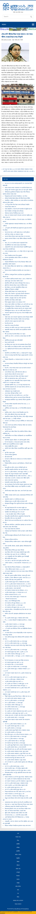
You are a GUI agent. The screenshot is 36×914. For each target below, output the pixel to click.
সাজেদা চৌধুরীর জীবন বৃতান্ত (11, 446)
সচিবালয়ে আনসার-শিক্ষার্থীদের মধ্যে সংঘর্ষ (14, 213)
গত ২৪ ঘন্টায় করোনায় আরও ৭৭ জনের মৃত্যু (14, 717)
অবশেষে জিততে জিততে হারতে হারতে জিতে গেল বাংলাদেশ (17, 236)
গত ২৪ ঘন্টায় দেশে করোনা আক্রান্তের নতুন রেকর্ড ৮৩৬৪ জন (18, 711)
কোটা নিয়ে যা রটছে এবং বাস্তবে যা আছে (14, 234)
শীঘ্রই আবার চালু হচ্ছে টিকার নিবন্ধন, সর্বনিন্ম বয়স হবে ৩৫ (18, 696)
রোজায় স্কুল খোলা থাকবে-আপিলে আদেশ (14, 281)
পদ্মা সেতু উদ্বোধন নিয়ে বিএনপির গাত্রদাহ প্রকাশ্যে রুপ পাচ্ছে (18, 484)
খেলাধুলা (18, 872)
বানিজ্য (18, 847)
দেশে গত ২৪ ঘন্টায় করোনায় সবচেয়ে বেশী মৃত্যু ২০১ (16, 685)
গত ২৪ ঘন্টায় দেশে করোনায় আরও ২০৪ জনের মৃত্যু (16, 666)
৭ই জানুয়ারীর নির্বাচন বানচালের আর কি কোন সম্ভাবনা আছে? (18, 308)
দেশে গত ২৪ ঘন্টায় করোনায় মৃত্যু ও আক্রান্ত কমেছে (16, 783)
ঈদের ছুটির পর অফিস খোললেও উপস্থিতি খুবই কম (16, 467)
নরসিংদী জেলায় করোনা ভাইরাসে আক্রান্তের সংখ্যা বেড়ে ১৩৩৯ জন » (19, 171)
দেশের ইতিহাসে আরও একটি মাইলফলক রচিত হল (16, 372)
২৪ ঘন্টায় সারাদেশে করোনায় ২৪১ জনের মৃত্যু (14, 626)
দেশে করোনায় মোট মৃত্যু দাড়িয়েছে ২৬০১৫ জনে (15, 603)
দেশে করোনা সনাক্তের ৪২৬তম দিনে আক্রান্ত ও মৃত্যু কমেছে (18, 781)
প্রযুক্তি (18, 858)
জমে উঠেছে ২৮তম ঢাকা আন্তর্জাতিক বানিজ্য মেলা (16, 287)
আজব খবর (18, 868)
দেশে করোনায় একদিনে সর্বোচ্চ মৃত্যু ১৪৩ (14, 705)
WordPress (17, 908)
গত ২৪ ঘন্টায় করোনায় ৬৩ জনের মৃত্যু (13, 732)
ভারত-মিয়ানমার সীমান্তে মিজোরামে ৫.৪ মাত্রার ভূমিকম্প (17, 567)
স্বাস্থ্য (21, 39)
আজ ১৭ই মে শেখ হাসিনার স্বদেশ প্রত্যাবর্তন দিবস (16, 243)
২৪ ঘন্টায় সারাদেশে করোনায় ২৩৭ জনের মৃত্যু (14, 624)
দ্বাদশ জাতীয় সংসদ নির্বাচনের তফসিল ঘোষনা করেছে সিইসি (18, 346)
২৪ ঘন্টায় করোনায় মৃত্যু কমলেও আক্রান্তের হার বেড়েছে (17, 582)
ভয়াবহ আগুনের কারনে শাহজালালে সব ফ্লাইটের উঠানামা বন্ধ (18, 187)
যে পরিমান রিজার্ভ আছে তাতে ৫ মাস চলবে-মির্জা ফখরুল (17, 510)
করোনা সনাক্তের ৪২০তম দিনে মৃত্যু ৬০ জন (14, 794)
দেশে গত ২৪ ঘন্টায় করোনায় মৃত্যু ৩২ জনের (14, 766)
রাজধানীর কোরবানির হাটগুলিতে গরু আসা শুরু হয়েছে (16, 469)
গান (18, 893)
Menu (4, 24)
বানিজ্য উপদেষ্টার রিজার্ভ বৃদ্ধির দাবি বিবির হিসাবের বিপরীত (17, 198)
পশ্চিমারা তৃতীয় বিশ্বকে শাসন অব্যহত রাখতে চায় (15, 291)
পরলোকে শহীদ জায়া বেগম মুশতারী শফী (13, 579)
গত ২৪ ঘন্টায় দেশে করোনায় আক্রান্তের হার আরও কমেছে (17, 779)
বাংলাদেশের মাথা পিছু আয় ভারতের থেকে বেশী (15, 757)
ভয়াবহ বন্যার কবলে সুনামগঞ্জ (11, 480)
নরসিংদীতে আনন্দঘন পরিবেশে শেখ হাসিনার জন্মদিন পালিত (17, 440)
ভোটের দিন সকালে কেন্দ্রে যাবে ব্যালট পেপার (14, 321)
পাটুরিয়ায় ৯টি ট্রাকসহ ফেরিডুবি (11, 289)
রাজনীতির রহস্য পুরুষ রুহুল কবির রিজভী (14, 340)
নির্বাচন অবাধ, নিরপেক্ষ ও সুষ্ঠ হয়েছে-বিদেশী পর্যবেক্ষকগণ (17, 293)
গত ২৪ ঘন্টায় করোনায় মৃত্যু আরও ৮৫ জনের (14, 726)
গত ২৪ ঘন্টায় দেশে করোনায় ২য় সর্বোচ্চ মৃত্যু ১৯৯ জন (16, 683)
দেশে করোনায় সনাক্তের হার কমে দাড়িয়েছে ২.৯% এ (16, 590)
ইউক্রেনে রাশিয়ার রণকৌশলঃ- (11, 539)
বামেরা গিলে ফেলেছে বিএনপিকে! (12, 325)
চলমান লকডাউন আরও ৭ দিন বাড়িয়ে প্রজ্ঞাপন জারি (16, 768)
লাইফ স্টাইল (18, 886)
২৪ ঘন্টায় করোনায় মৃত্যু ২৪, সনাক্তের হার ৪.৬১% (16, 592)
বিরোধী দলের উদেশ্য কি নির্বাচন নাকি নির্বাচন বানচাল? (16, 376)
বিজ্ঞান (18, 861)
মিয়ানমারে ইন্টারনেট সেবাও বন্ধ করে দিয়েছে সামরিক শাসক (18, 808)
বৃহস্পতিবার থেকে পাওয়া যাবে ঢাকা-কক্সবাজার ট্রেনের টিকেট (18, 344)
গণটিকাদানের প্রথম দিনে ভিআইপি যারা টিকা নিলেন (16, 806)
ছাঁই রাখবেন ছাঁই (8, 457)
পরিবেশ (18, 865)
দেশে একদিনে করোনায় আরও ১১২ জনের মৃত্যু (15, 707)
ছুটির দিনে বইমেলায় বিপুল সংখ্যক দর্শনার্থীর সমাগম (16, 285)
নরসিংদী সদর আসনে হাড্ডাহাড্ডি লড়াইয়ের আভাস (16, 296)
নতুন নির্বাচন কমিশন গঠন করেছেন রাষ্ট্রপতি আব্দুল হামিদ (17, 552)
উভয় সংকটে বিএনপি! (9, 342)
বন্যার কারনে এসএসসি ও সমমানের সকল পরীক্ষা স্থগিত (17, 478)
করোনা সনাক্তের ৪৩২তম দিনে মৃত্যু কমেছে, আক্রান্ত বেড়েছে (18, 777)
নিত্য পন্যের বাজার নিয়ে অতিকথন (12, 529)
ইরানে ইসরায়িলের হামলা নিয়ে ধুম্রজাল (13, 255)
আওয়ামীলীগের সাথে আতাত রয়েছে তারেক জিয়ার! (15, 245)
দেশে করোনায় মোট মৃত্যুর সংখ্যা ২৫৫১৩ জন (15, 607)
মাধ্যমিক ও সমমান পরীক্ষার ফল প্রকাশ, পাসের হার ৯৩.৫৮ (18, 577)
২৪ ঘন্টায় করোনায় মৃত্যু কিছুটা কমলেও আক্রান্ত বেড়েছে (17, 730)
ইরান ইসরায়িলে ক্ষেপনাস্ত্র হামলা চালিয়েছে (14, 211)
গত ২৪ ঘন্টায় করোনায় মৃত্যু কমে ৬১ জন (13, 787)
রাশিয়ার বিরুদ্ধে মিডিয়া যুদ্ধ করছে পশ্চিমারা (14, 550)
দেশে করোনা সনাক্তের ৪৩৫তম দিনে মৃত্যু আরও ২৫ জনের (17, 770)
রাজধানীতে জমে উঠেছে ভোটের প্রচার (13, 300)
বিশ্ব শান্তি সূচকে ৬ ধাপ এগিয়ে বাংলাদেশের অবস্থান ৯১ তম (18, 734)
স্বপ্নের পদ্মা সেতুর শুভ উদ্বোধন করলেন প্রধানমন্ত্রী (16, 474)
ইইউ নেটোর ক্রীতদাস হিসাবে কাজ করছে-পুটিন (15, 414)
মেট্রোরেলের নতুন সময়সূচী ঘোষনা (12, 391)
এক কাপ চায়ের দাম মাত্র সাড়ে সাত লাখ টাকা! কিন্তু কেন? (18, 586)
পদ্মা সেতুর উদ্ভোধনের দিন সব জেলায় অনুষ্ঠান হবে (16, 507)
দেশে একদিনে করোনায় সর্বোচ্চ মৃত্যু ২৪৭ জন (15, 654)
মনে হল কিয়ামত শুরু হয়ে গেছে (11, 709)
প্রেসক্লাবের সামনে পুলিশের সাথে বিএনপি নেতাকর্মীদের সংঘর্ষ (18, 802)
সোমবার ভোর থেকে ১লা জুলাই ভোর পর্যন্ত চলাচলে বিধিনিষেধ (18, 715)
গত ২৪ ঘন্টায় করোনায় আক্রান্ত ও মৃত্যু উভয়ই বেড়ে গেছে (17, 753)
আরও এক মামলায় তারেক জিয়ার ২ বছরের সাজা (15, 810)
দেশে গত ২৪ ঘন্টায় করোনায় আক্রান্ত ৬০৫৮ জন (15, 724)
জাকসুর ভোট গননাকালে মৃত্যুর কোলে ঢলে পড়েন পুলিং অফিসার (18, 190)
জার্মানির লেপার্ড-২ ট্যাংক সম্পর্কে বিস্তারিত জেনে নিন (16, 412)
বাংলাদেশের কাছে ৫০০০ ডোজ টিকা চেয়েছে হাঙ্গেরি (16, 815)
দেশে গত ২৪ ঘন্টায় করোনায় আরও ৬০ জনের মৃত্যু (15, 736)
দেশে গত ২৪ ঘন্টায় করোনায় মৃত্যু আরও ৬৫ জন (15, 789)
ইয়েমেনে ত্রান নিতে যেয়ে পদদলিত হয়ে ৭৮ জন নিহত (16, 395)
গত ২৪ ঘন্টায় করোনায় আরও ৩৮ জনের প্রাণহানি (15, 747)
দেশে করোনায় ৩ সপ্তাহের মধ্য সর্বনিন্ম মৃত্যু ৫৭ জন (16, 796)
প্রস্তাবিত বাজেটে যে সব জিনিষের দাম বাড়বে (14, 499)
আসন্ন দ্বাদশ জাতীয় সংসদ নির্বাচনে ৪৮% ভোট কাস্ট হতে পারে (19, 304)
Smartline (26, 908)
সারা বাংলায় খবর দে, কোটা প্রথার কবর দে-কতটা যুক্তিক (17, 232)
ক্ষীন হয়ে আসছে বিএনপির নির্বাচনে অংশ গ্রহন (15, 334)
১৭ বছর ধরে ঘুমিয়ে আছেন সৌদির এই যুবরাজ (15, 514)
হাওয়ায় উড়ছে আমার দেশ (10, 206)
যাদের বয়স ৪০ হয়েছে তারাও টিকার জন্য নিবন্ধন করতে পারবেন (19, 804)
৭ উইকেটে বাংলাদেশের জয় (11, 599)
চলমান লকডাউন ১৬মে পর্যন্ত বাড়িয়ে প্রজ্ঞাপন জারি (16, 785)
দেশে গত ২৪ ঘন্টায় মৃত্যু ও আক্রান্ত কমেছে (14, 679)
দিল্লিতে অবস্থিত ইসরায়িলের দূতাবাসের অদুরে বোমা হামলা (18, 825)
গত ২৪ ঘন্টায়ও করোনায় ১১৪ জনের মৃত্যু (14, 605)
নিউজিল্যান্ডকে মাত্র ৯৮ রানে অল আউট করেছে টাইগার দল (18, 310)
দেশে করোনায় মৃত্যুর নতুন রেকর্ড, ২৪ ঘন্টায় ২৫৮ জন (16, 652)
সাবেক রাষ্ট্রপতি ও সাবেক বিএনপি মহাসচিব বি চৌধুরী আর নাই (18, 209)
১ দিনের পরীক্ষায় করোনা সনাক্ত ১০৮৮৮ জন (15, 569)
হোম (18, 833)
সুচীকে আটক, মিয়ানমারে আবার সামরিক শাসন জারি (16, 813)
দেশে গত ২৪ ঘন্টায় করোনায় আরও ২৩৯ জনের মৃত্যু (16, 649)
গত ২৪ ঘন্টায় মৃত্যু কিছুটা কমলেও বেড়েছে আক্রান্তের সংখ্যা (18, 745)
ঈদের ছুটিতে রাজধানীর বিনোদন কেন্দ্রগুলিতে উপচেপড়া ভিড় (17, 516)
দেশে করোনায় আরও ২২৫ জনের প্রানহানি (14, 664)
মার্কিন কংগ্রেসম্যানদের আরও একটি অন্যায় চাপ (15, 378)
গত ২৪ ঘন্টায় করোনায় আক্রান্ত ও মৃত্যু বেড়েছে (15, 760)
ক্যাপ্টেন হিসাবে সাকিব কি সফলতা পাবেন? (14, 374)
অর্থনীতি (18, 844)
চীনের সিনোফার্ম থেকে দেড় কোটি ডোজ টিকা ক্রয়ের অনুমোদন (18, 749)
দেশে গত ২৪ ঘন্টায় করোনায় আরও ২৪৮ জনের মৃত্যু (16, 641)
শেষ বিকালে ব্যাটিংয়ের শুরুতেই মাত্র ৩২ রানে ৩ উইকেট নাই (18, 279)
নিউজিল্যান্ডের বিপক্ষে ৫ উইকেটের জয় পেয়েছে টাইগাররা (17, 306)
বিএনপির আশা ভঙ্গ (9, 323)
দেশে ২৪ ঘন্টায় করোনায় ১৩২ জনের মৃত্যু (14, 702)
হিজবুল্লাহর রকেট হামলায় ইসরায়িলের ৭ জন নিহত (16, 196)
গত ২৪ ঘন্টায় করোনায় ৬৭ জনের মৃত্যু (13, 728)
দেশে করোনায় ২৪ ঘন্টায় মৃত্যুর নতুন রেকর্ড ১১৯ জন (16, 713)
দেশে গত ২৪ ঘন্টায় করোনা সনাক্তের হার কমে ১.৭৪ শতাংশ (18, 584)
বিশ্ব (18, 840)
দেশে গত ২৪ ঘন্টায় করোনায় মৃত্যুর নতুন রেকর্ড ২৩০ (16, 677)
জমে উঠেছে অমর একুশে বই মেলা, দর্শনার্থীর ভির (15, 554)
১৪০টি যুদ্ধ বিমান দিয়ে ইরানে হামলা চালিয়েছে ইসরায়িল (17, 204)
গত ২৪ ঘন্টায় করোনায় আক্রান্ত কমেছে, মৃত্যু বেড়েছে (16, 751)
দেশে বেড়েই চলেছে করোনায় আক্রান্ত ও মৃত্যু (15, 698)
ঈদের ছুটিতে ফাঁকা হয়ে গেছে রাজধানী (13, 518)
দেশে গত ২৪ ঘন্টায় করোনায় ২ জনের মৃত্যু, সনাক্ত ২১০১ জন (18, 471)
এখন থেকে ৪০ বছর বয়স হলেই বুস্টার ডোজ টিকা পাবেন (17, 560)
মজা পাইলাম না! (8, 429)
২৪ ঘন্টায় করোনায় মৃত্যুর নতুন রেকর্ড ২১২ (14, 681)
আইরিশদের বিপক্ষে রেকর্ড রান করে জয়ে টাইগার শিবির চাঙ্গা (17, 397)
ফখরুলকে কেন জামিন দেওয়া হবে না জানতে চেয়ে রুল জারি (17, 327)
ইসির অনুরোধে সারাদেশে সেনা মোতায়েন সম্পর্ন (15, 302)
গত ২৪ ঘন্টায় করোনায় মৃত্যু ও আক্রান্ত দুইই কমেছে (16, 618)
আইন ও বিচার (18, 854)
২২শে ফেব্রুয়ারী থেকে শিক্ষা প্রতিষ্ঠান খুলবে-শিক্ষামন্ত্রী (17, 556)
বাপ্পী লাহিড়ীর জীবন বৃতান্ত (11, 558)
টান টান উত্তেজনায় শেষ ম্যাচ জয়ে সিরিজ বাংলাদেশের (17, 660)
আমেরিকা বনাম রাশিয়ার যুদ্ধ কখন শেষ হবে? (14, 512)
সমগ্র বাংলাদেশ (18, 904)
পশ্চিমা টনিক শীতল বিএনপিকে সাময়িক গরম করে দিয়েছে (17, 319)
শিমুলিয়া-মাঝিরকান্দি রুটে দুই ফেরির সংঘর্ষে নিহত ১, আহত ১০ (18, 476)
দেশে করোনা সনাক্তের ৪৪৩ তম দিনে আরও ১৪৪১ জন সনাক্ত (18, 755)
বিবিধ (18, 897)
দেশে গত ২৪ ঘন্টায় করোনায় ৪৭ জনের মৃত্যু (14, 738)
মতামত (18, 879)
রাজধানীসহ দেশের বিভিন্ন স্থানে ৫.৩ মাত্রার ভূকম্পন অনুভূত (18, 353)
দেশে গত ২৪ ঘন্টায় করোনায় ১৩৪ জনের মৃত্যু (14, 700)
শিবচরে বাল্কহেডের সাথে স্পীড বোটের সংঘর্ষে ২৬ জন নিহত (18, 791)
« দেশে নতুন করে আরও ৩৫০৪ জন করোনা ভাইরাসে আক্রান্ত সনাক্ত (16, 169)
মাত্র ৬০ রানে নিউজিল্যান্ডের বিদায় (12, 601)
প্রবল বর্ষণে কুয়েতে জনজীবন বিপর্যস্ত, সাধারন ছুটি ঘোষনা (17, 575)
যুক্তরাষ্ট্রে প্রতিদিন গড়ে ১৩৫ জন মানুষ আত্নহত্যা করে (17, 385)
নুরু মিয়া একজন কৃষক (10, 452)
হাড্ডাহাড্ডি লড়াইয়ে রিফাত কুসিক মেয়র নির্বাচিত (15, 482)
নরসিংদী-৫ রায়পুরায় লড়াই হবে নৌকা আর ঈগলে (15, 298)
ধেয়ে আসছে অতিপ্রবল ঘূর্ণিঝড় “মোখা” (13, 393)
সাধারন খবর (16, 39)
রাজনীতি (18, 851)
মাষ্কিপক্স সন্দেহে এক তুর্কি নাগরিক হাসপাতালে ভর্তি (16, 501)
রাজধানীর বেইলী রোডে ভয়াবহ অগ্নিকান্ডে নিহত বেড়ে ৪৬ (17, 283)
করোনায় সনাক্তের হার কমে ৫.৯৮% (13, 594)
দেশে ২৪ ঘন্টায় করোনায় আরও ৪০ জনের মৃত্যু (15, 741)
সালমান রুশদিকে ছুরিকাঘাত (11, 454)
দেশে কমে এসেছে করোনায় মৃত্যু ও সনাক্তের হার (15, 596)
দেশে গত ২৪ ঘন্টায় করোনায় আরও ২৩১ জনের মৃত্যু (16, 643)
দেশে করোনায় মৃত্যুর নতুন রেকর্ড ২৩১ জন (14, 662)
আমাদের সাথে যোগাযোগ (18, 900)
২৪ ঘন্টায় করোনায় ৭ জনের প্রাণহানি (13, 588)
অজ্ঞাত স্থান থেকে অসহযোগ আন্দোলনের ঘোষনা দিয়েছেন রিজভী (19, 317)
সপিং (18, 890)
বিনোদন (18, 875)
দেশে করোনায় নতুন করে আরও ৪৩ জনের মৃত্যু (15, 743)
